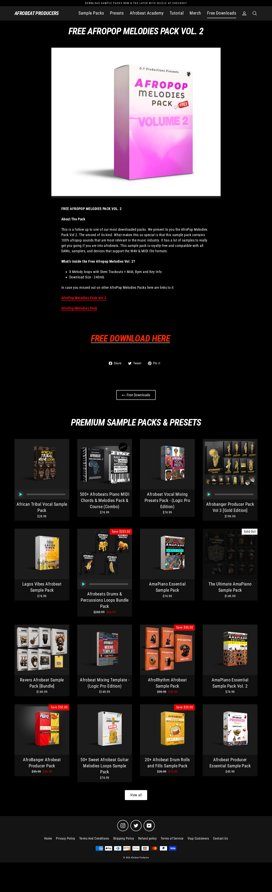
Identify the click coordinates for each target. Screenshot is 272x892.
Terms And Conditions (94, 838)
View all (136, 795)
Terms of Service (172, 838)
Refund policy (147, 838)
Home (48, 838)
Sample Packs (91, 13)
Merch (195, 13)
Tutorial (177, 13)
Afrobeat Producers (37, 13)
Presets (117, 13)
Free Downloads (221, 13)
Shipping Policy (123, 838)
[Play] (20, 494)
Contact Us (220, 838)
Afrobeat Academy (147, 13)
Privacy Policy (65, 838)
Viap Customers (198, 838)
